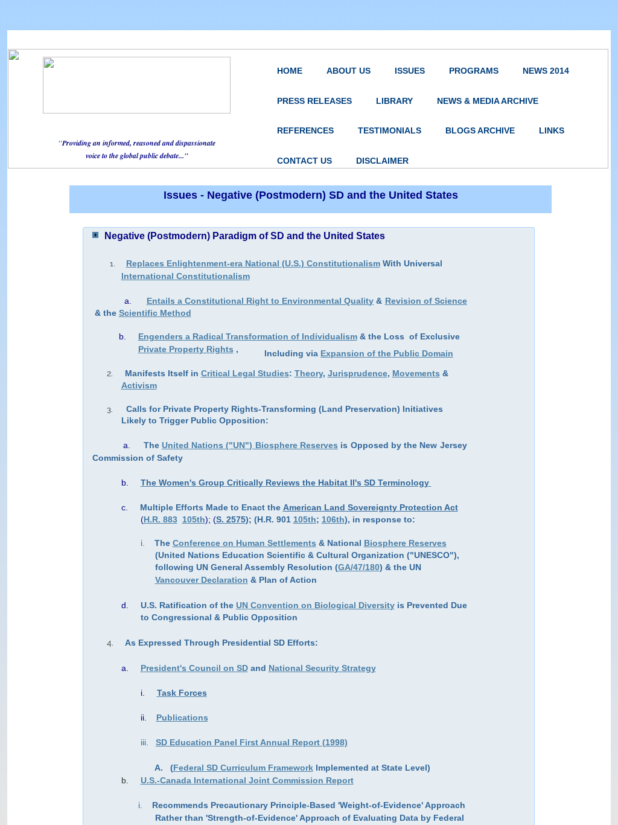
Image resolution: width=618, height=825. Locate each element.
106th (333, 519)
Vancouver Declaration (201, 580)
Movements (416, 373)
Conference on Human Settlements (244, 543)
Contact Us (304, 160)
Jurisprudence (357, 373)
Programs (474, 70)
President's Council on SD (194, 668)
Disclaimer (382, 160)
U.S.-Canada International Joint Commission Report (247, 780)
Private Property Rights (186, 349)
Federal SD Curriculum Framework (243, 767)
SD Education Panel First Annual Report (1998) (252, 742)
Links (551, 130)
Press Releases (314, 101)
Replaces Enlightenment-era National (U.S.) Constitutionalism (253, 263)
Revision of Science (426, 301)
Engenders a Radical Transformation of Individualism (247, 336)
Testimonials (389, 130)
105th (304, 519)
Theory (309, 373)
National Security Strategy (322, 668)
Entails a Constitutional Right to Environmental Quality (260, 301)
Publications (182, 717)
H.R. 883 (160, 519)
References (305, 130)
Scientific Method (155, 313)
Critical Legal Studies (245, 373)
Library (394, 101)
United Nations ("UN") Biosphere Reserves (250, 445)
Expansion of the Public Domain (386, 353)
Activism (139, 385)
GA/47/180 (359, 567)
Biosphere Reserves (405, 543)
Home (289, 70)
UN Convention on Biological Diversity (315, 605)
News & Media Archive (487, 101)
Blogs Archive (480, 130)
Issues (410, 70)
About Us (349, 70)
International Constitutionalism (185, 276)
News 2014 (546, 70)
